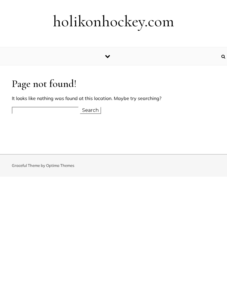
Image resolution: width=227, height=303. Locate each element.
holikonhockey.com (113, 21)
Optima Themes (60, 165)
